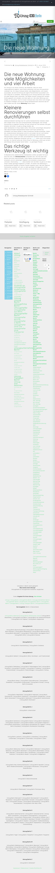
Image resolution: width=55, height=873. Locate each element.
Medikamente (37, 476)
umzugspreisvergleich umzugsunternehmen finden (20, 344)
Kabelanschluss (37, 449)
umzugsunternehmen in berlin (19, 363)
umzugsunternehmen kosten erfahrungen (18, 370)
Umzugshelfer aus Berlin (20, 310)
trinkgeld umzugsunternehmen (18, 293)
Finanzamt (36, 418)
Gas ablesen (36, 419)
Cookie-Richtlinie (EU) (36, 395)
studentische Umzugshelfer (20, 290)
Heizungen (36, 442)
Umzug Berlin (9, 258)
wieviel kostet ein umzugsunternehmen (18, 405)
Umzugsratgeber (38, 530)
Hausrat (35, 435)
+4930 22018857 (44, 1)
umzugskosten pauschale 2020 (17, 334)
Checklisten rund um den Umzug (37, 390)
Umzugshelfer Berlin (11, 282)
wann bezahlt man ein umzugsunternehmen (18, 389)
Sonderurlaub (37, 504)
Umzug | (7, 600)
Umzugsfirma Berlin (11, 278)
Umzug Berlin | (14, 600)
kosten (34, 138)
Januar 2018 (47, 253)
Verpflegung (24, 222)
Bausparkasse (37, 386)
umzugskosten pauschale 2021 (17, 338)
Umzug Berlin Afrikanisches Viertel (30, 615)
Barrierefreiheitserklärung (40, 384)
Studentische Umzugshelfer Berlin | (30, 601)
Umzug (9, 255)
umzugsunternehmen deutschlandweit (18, 356)
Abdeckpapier (37, 367)
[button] (52, 2)
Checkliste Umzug (16, 267)
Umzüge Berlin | (15, 603)
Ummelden (17, 296)
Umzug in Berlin (9, 267)
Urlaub (35, 547)
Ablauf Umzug (17, 254)
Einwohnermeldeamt (39, 407)
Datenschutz (37, 398)
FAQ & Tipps (36, 412)
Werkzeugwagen (38, 561)
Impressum (36, 448)
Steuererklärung (38, 505)
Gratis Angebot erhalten (27, 236)
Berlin (15, 262)
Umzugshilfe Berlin (10, 287)
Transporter (36, 509)
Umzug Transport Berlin (10, 272)
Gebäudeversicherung (39, 423)
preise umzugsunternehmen (18, 279)
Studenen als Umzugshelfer (20, 286)
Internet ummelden (16, 275)
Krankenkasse (37, 469)
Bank (15, 259)
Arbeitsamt (16, 257)
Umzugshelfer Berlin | (13, 601)
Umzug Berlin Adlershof (12, 615)
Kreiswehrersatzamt (39, 470)
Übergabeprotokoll (38, 514)
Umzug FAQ (9, 263)
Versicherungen (37, 549)
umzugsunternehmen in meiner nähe (18, 366)
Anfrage (50, 21)
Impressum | (17, 868)
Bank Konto (36, 377)
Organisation (37, 497)
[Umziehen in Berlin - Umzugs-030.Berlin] (27, 13)
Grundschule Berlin (17, 270)
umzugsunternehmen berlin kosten (18, 352)
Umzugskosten (11, 290)
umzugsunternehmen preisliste (18, 373)
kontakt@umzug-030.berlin (12, 4)
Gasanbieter (36, 421)
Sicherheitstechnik (38, 502)
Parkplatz (8, 222)
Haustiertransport (38, 437)
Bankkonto (17, 260)
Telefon (35, 507)
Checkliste (10, 252)
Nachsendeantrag (38, 495)
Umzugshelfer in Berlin (20, 322)
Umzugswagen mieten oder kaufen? (37, 544)
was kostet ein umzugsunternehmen (19, 397)
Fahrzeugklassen (38, 411)
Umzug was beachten (18, 383)
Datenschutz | (25, 868)
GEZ (34, 425)
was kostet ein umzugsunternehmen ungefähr (19, 401)
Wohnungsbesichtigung (40, 568)
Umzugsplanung (38, 528)
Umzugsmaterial (11, 293)
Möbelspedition (37, 490)
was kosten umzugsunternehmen (19, 393)
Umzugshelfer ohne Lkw (20, 325)
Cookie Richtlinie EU (36, 868)
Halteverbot (36, 430)
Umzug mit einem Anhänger (36, 518)
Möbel (35, 488)
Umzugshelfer (20, 308)
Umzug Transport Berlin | (27, 603)
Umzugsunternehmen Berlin (13, 296)
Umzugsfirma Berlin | (26, 600)
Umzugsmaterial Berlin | (42, 603)
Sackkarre (38, 222)
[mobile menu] (1, 21)
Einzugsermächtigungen (40, 409)
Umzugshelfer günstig (20, 318)
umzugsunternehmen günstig (18, 359)
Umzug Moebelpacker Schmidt (24, 65)
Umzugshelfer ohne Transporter (20, 330)
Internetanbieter (18, 273)
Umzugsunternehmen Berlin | (41, 600)
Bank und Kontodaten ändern (36, 381)
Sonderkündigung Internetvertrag (18, 282)
